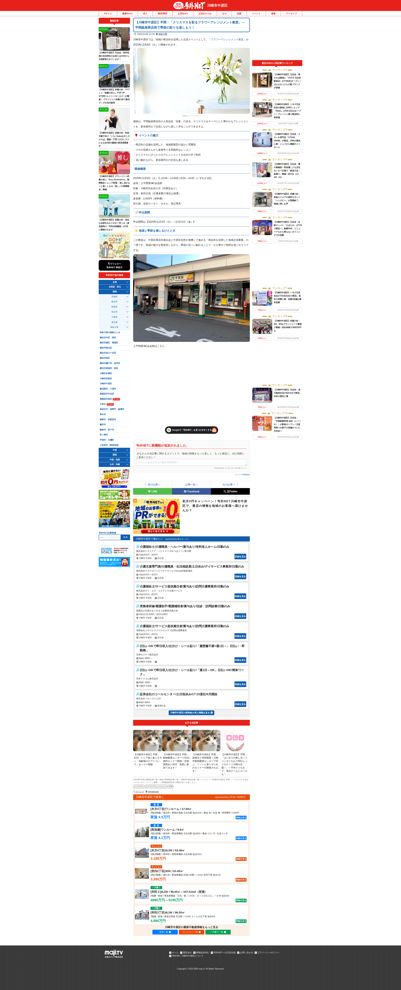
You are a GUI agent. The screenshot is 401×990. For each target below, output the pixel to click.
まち (224, 13)
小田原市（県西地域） (110, 445)
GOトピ (108, 13)
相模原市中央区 (107, 394)
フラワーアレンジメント (156, 786)
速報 (273, 13)
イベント (256, 13)
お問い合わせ (246, 952)
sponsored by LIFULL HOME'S (230, 797)
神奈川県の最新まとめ (110, 332)
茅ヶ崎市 (104, 435)
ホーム (175, 952)
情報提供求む (202, 952)
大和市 (106, 404)
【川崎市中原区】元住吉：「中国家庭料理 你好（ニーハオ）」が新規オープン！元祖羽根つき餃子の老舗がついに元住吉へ (287, 424)
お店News (183, 13)
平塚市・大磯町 (107, 440)
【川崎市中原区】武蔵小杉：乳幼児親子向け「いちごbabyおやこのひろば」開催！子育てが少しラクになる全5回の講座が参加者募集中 (114, 139)
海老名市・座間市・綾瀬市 (112, 409)
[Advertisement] (277, 39)
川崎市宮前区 (106, 378)
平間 (170, 786)
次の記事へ (229, 484)
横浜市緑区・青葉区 (109, 343)
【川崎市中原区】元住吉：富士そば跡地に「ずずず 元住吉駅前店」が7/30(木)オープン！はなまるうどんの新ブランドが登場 (287, 81)
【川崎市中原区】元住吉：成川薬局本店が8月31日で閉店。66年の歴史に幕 (288, 392)
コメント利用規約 (242, 475)
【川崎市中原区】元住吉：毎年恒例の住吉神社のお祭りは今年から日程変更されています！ (114, 55)
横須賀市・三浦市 (108, 389)
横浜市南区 (105, 358)
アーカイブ (291, 13)
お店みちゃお (205, 13)
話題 (239, 13)
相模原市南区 (109, 399)
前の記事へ (154, 484)
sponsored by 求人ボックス (177, 539)
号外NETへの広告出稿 (225, 952)
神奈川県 (163, 34)
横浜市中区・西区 (108, 338)
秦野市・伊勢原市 (108, 419)
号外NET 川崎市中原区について (187, 956)
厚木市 (103, 414)
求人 (145, 13)
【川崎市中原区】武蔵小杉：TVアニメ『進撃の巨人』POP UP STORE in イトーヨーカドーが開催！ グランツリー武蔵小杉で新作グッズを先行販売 (114, 96)
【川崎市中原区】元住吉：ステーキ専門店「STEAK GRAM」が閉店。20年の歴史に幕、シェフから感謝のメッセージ (287, 140)
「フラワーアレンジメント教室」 (227, 39)
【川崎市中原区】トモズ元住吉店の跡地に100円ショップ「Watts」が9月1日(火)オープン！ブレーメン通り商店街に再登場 (287, 111)
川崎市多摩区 (106, 373)
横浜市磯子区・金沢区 (110, 363)
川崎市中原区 (217, 5)
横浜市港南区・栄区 (109, 368)
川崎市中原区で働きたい (149, 539)
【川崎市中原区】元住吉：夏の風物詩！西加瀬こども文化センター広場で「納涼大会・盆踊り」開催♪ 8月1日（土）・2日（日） (288, 170)
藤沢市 (103, 424)
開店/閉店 (162, 13)
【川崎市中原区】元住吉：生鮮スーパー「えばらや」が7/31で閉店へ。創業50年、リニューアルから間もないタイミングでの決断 (288, 228)
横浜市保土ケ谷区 (108, 353)
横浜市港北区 (106, 348)
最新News (127, 13)
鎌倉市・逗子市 (107, 430)
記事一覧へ (191, 484)
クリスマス (138, 786)
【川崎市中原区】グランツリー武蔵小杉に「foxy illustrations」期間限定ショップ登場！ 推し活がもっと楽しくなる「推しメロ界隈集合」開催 (114, 183)
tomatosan (153, 791)
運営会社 (187, 952)
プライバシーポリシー (268, 952)
